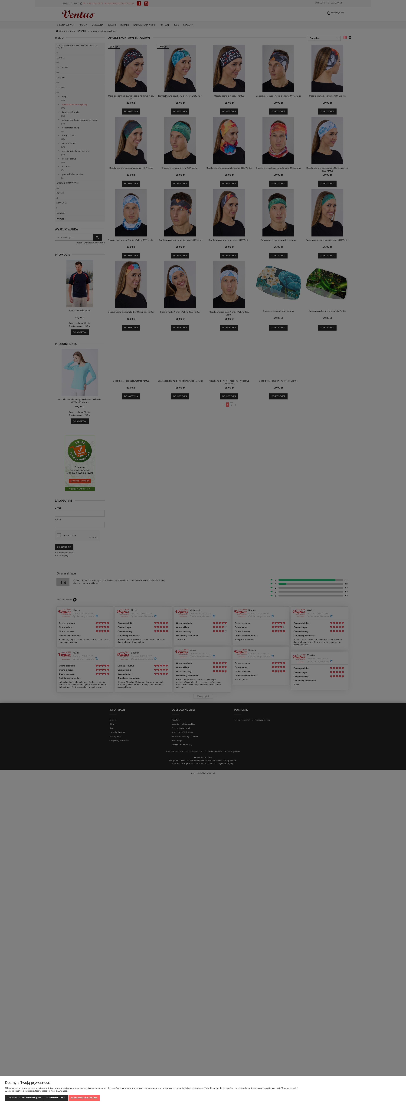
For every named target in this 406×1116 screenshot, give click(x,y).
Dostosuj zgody (56, 1098)
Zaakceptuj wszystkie (84, 1098)
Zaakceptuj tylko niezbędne (24, 1098)
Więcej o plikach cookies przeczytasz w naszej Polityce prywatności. (36, 1090)
